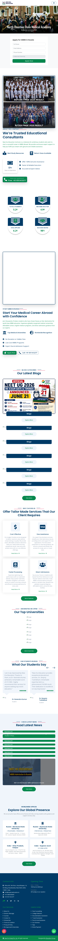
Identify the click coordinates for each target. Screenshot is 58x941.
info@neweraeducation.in (12, 892)
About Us (6, 911)
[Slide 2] (29, 31)
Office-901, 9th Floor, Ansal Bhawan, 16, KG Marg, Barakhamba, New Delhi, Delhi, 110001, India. (15, 888)
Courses (6, 916)
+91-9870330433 (9, 894)
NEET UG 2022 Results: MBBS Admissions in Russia (29, 783)
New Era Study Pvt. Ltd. (11, 938)
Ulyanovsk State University (29, 627)
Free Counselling (37, 911)
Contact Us (7, 918)
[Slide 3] (32, 31)
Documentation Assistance (39, 916)
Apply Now (29, 61)
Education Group (50, 938)
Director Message (9, 913)
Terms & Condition (9, 922)
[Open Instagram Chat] (4, 931)
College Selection (37, 913)
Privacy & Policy (8, 925)
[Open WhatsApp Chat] (54, 931)
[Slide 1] (26, 31)
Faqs (33, 925)
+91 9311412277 (9, 897)
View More (29, 498)
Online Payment (36, 927)
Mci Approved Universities (11, 927)
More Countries (29, 651)
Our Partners (36, 922)
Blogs (29, 414)
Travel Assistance (37, 918)
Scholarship (7, 920)
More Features (29, 598)
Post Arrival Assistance (38, 920)
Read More (14, 553)
